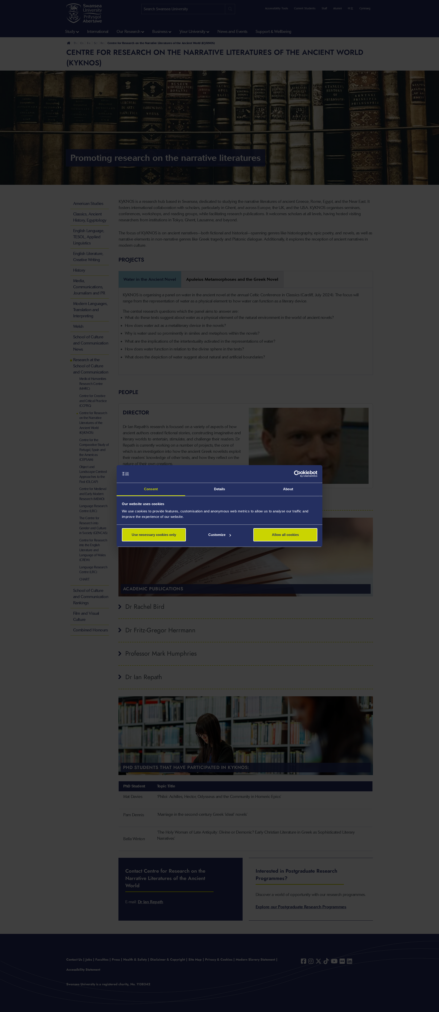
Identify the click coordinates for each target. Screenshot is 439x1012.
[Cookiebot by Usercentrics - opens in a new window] (297, 474)
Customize (216, 535)
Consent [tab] (151, 489)
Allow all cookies (285, 535)
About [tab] (288, 489)
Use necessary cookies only (154, 535)
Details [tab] (219, 489)
